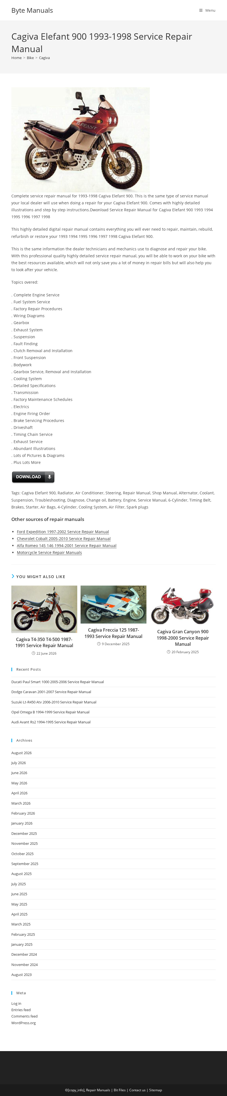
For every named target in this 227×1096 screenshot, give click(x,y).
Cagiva (44, 57)
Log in (16, 1003)
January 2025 (21, 944)
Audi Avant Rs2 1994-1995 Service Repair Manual (51, 721)
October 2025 (22, 853)
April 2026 (19, 792)
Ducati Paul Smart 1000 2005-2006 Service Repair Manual (57, 681)
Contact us (137, 1090)
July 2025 (18, 883)
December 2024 (24, 954)
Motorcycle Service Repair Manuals (49, 552)
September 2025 (24, 863)
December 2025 (24, 833)
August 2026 (21, 752)
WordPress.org (23, 1022)
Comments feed (24, 1016)
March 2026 (20, 803)
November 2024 (24, 964)
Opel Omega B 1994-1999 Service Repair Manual (50, 712)
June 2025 (19, 893)
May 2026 (19, 782)
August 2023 (21, 974)
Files (122, 1090)
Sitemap (155, 1090)
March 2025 (20, 924)
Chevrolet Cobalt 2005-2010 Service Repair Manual (64, 538)
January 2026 (21, 823)
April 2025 (19, 914)
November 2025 (24, 843)
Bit (116, 1090)
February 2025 (23, 934)
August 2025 (21, 873)
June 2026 (19, 772)
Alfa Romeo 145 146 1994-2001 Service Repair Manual (67, 545)
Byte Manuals (32, 10)
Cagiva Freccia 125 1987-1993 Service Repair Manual (113, 633)
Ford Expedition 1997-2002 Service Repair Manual (63, 531)
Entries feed (21, 1009)
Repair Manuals (98, 1090)
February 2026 (23, 813)
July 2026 (18, 762)
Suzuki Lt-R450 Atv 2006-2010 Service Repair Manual (53, 702)
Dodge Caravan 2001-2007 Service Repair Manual (51, 691)
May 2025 (19, 904)
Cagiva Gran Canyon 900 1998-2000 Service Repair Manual (183, 638)
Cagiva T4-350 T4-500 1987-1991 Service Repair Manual (44, 642)
